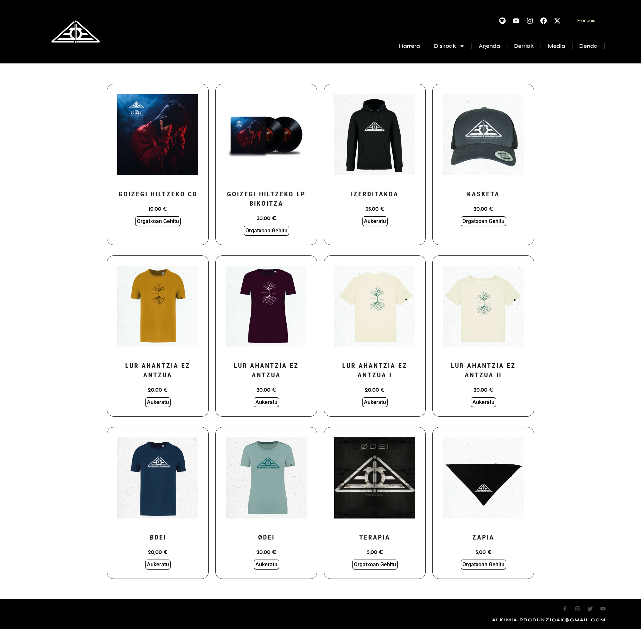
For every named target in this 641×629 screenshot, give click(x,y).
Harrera (409, 46)
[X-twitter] (557, 20)
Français (586, 20)
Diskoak (445, 46)
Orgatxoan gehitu (158, 221)
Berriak (524, 46)
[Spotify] (502, 20)
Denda (588, 46)
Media (556, 46)
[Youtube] (516, 20)
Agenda (489, 46)
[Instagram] (530, 20)
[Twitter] (590, 608)
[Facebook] (543, 20)
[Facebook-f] (565, 608)
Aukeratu (375, 221)
